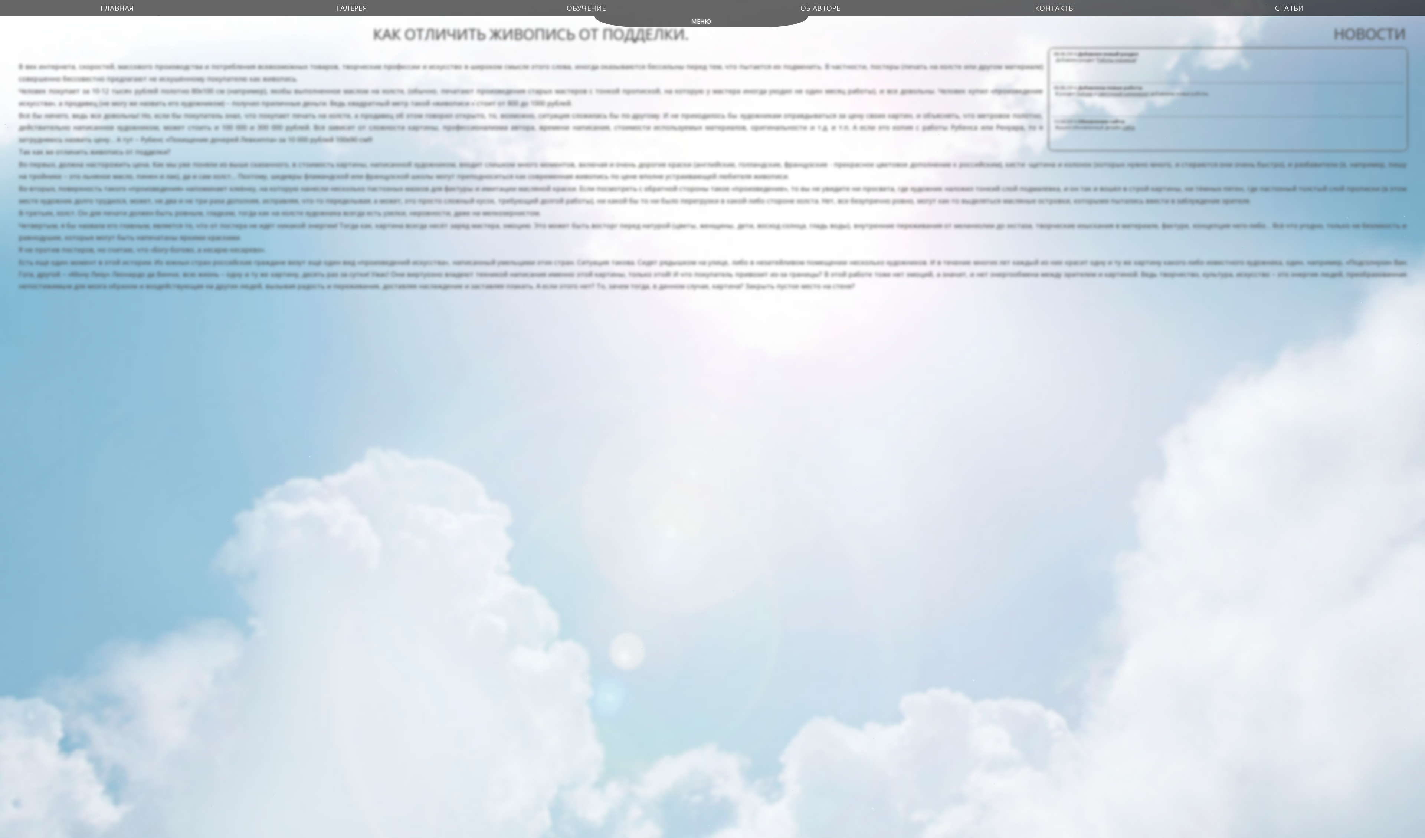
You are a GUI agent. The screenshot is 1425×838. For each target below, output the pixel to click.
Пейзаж (1084, 60)
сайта (1128, 93)
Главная (117, 8)
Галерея (351, 8)
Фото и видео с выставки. (1210, 127)
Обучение (586, 8)
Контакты (1055, 8)
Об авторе (820, 8)
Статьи (1289, 8)
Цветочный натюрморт (1123, 60)
